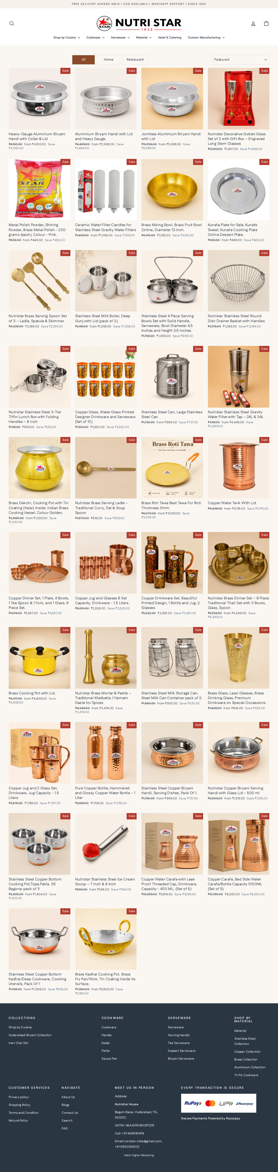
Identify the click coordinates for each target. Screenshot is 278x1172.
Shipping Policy (19, 1105)
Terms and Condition (24, 1113)
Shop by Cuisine (65, 37)
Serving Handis (178, 1035)
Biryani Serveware (181, 1059)
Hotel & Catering (169, 37)
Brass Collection (246, 1059)
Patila (106, 1051)
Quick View (39, 125)
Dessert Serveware (181, 1051)
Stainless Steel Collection (245, 1041)
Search (67, 1121)
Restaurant (135, 59)
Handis (107, 1035)
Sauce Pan (109, 1059)
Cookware (93, 37)
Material (142, 37)
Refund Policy (18, 1121)
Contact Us (70, 1113)
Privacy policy (19, 1097)
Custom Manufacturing (204, 37)
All (84, 59)
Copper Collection (247, 1052)
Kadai (106, 1043)
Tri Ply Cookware (246, 1075)
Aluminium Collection (250, 1067)
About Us (68, 1097)
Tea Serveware (179, 1043)
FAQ (65, 1128)
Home (108, 59)
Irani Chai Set (18, 1043)
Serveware (118, 37)
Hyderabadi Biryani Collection (30, 1035)
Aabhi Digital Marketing (139, 1155)
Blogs (65, 1105)
